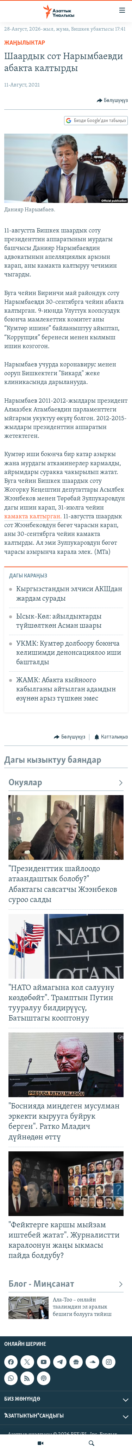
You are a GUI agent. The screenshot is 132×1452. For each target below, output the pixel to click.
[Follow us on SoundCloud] (92, 1362)
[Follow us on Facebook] (11, 1362)
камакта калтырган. (33, 517)
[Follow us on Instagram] (108, 1362)
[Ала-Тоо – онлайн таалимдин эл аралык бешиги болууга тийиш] (28, 1308)
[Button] (112, 100)
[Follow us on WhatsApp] (11, 1378)
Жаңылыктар (24, 43)
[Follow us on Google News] (76, 1362)
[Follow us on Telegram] (60, 1362)
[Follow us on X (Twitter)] (27, 1362)
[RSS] (27, 1378)
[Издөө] (91, 1443)
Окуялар (25, 783)
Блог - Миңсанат (41, 1284)
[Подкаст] (43, 1378)
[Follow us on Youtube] (43, 1362)
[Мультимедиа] (40, 1443)
